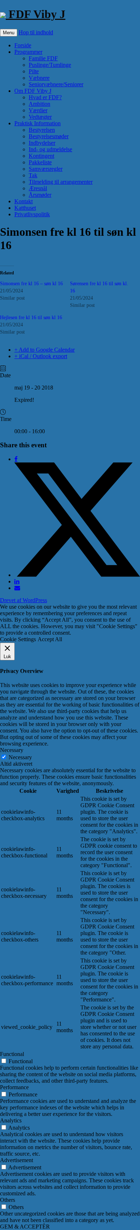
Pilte (34, 71)
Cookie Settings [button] (18, 639)
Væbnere (39, 78)
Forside (22, 45)
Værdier (38, 110)
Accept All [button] (50, 639)
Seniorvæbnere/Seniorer (56, 84)
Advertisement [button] (16, 1160)
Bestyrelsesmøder (49, 136)
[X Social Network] (77, 575)
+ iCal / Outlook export (40, 356)
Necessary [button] (11, 750)
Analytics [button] (11, 1120)
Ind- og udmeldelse (50, 149)
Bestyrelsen (42, 130)
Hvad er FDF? (45, 97)
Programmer (28, 52)
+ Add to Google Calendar (44, 350)
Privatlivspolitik (32, 214)
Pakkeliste (40, 162)
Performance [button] (14, 1087)
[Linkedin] (16, 581)
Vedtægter (40, 117)
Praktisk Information (37, 123)
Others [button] (7, 1200)
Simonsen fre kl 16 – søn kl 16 (31, 283)
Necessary (20, 757)
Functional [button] (12, 1054)
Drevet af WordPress (23, 600)
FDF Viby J (35, 14)
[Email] (17, 588)
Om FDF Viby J (32, 91)
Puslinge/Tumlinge (50, 65)
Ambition (39, 104)
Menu (8, 32)
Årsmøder (40, 195)
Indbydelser (42, 143)
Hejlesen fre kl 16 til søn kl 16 (31, 317)
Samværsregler (45, 169)
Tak (33, 175)
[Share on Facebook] (16, 459)
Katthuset (25, 208)
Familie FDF (43, 58)
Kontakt (23, 201)
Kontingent (41, 156)
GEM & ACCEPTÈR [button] (25, 1227)
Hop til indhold (36, 32)
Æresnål (38, 188)
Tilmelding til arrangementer (61, 182)
